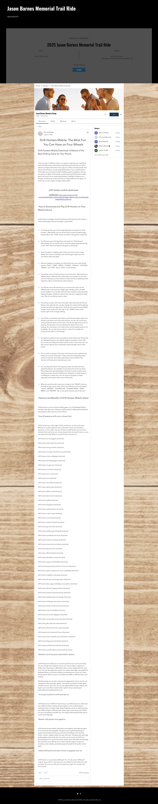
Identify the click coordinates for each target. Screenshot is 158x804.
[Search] (105, 114)
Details (79, 70)
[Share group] (121, 114)
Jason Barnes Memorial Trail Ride (41, 8)
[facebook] (80, 794)
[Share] (88, 132)
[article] (63, 456)
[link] (42, 121)
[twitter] (77, 794)
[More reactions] (45, 773)
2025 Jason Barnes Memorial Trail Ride (79, 45)
